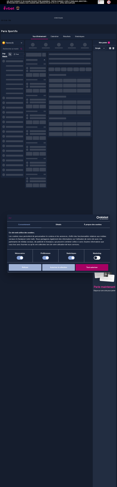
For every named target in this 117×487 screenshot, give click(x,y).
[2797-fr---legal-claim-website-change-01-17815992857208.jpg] (58, 2)
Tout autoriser (92, 267)
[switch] (45, 258)
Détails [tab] (58, 224)
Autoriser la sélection (58, 267)
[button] (39, 36)
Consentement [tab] (24, 224)
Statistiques (58, 18)
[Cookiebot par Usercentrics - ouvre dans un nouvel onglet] (98, 218)
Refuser (25, 267)
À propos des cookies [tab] (93, 224)
